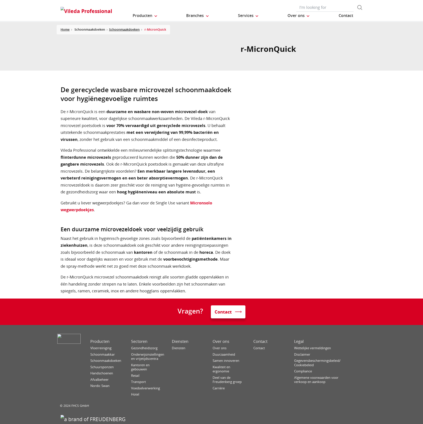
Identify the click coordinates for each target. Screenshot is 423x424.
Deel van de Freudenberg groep (227, 379)
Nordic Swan (99, 386)
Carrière (219, 388)
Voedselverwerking (145, 388)
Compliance (303, 371)
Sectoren (139, 341)
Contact (260, 341)
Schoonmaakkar (102, 354)
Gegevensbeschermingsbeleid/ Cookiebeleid (317, 363)
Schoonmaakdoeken (124, 29)
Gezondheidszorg (144, 348)
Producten (99, 341)
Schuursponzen (102, 367)
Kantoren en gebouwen (140, 367)
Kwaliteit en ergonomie (221, 369)
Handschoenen (101, 373)
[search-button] (360, 7)
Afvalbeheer (99, 379)
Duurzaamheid (224, 354)
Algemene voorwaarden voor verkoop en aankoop (316, 379)
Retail (135, 376)
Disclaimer (302, 354)
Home (65, 29)
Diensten (180, 341)
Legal (299, 341)
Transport (138, 382)
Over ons (221, 341)
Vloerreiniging (100, 348)
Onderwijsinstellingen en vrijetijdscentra (147, 356)
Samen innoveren (226, 361)
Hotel (135, 394)
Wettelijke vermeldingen (312, 348)
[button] (145, 15)
